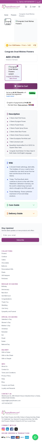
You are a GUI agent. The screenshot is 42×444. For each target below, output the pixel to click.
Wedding (4, 305)
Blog (3, 382)
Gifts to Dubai (6, 352)
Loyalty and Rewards (8, 388)
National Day (6, 344)
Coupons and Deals (8, 385)
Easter (4, 341)
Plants (3, 272)
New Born (5, 292)
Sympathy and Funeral (9, 311)
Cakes (4, 260)
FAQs (3, 379)
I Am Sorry (5, 308)
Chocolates (5, 263)
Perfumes (5, 278)
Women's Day (6, 322)
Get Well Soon (6, 296)
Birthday (4, 286)
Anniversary (5, 289)
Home (6, 15)
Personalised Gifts (7, 269)
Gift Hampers (6, 275)
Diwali (3, 338)
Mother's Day (6, 325)
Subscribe (20, 240)
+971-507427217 (7, 403)
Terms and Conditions (9, 372)
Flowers (13, 15)
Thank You (5, 302)
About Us (4, 366)
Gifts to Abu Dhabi (7, 355)
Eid (3, 335)
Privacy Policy (6, 376)
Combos (4, 256)
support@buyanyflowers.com (11, 400)
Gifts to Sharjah (6, 358)
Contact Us (5, 369)
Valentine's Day (7, 319)
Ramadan (5, 332)
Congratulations (7, 299)
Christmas (5, 329)
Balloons (4, 266)
